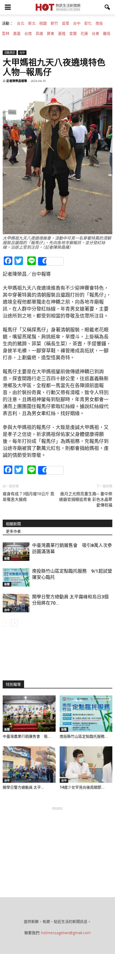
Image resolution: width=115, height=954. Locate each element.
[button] (107, 7)
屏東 (50, 33)
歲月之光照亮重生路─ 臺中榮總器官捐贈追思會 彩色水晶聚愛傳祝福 (85, 499)
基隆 (62, 33)
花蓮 (84, 33)
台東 (95, 33)
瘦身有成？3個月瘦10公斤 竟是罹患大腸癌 (28, 496)
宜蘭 (73, 33)
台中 (76, 23)
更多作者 (13, 531)
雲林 (5, 33)
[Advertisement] (57, 844)
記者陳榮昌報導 (16, 81)
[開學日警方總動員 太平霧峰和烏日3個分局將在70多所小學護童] (16, 603)
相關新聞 (13, 524)
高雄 (39, 33)
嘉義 (17, 33)
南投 (99, 23)
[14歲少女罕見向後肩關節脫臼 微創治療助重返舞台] (86, 764)
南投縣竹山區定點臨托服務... (84, 736)
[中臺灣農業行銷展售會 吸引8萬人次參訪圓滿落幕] (16, 551)
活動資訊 (9, 52)
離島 (106, 33)
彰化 (88, 23)
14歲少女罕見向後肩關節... (82, 787)
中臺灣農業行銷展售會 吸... (27, 736)
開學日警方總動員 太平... (23, 787)
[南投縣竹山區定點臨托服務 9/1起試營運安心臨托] (16, 577)
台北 (20, 23)
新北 (32, 23)
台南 (28, 33)
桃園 (43, 23)
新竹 (54, 23)
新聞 (7, 558)
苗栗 (65, 23)
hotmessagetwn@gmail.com (66, 932)
